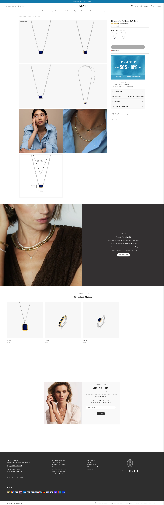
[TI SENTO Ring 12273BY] (101, 320)
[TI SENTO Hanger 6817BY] (25, 320)
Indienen (100, 413)
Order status (56, 462)
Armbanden (93, 11)
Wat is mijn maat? (57, 473)
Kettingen (103, 11)
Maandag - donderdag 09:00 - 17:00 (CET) (19, 462)
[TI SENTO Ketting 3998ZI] (123, 36)
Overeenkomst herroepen (15, 477)
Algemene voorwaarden (117, 503)
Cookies (137, 503)
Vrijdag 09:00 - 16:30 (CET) (14, 466)
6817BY (9, 341)
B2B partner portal (92, 467)
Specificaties (116, 101)
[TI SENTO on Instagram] (11, 488)
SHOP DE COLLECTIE (123, 254)
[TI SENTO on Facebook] (7, 488)
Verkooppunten (91, 465)
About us (118, 11)
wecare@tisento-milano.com (16, 471)
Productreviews (128, 96)
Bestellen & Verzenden (58, 465)
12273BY (85, 341)
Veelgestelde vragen (58, 460)
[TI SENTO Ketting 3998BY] (115, 36)
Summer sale (59, 11)
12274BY (47, 341)
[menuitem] (102, 503)
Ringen (76, 11)
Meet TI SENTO (91, 460)
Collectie (68, 11)
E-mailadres (91, 405)
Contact (89, 462)
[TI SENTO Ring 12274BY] (63, 320)
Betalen (54, 467)
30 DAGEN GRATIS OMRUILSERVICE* (122, 84)
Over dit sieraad (117, 91)
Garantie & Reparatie (58, 471)
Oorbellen (84, 11)
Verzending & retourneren (120, 106)
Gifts (111, 11)
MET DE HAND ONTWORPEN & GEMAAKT (123, 86)
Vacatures (90, 469)
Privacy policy (129, 503)
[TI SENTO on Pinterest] (9, 488)
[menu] (17, 503)
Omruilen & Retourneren (59, 469)
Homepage (22, 16)
